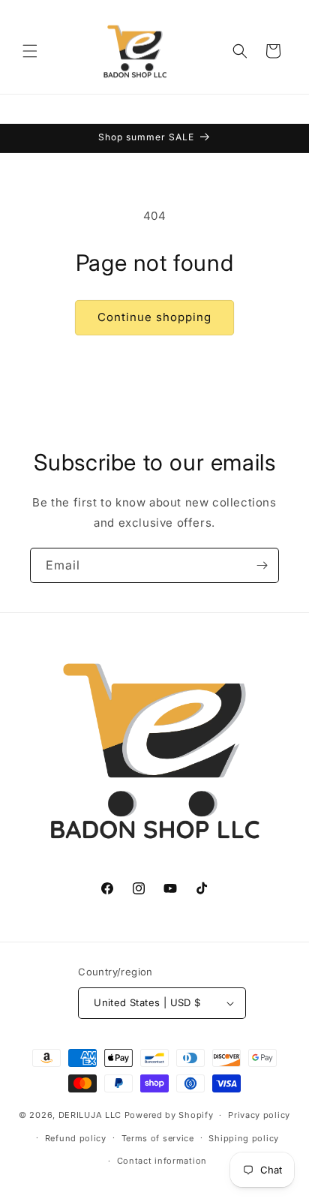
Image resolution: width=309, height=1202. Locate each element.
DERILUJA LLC (91, 1115)
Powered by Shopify (169, 1115)
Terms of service (158, 1138)
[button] (30, 51)
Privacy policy (259, 1115)
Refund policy (75, 1138)
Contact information (162, 1160)
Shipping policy (243, 1138)
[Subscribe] (261, 565)
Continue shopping (155, 317)
